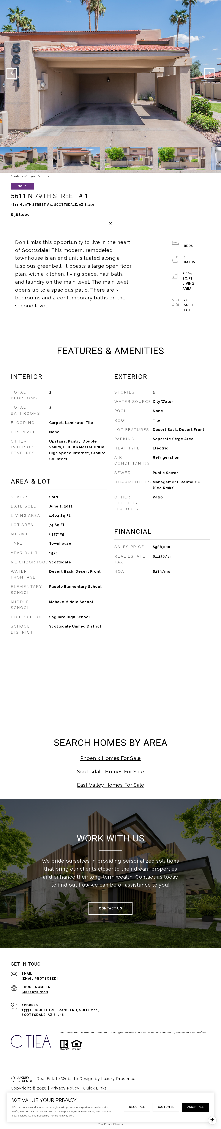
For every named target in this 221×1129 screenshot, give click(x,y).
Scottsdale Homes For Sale (110, 771)
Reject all (137, 1106)
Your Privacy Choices (110, 1124)
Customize (166, 1106)
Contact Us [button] (110, 908)
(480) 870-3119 (35, 992)
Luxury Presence (118, 1078)
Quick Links (95, 1088)
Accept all (195, 1106)
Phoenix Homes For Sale (110, 758)
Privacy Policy (65, 1088)
